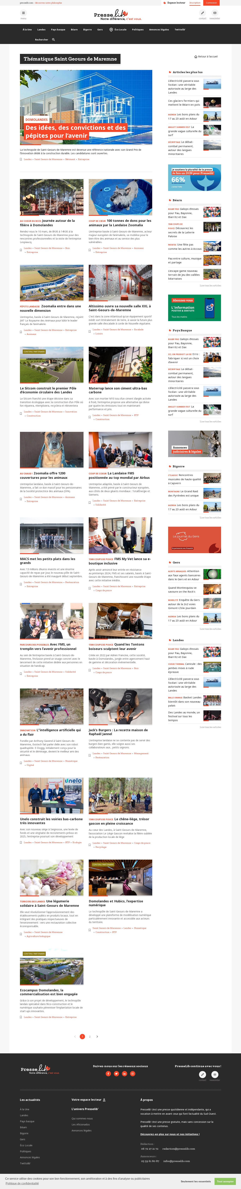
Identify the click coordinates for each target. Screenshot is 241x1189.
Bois (67, 248)
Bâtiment (70, 159)
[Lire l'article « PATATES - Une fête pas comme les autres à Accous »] (212, 246)
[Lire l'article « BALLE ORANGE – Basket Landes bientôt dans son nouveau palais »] (212, 700)
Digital (30, 765)
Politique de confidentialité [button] (22, 1183)
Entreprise (83, 159)
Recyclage (100, 846)
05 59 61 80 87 (150, 1161)
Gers (100, 29)
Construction (34, 415)
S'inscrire (215, 1169)
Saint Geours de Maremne (48, 159)
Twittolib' (180, 29)
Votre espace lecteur (86, 1099)
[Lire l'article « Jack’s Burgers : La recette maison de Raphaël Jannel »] (120, 706)
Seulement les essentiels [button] (196, 1181)
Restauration (72, 582)
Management (141, 753)
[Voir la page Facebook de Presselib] (108, 1073)
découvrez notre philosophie (48, 2)
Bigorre (87, 29)
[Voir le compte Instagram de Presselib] (132, 1073)
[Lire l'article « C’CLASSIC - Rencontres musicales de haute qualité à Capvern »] (212, 478)
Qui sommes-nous (82, 1118)
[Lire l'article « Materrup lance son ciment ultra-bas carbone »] (120, 365)
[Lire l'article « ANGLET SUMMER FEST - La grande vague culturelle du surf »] (212, 130)
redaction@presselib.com (178, 1148)
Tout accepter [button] (225, 1181)
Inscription (194, 2)
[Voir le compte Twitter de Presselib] (116, 1073)
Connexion (211, 2)
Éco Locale (120, 29)
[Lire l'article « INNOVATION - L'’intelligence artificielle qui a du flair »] (51, 706)
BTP (136, 415)
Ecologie (77, 842)
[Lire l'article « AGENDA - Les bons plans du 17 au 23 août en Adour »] (212, 116)
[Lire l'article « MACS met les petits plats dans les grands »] (51, 535)
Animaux (139, 248)
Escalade (138, 329)
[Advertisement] (194, 789)
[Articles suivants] (97, 1036)
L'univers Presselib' (85, 1109)
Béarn (74, 29)
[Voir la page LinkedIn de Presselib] (124, 1073)
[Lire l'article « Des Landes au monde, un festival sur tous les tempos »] (212, 715)
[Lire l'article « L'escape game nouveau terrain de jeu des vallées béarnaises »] (212, 274)
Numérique (71, 760)
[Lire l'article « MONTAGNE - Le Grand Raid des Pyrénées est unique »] (212, 493)
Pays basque (58, 29)
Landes (41, 29)
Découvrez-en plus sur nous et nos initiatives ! (170, 1134)
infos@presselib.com (176, 1161)
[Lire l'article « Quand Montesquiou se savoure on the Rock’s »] (212, 589)
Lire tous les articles (210, 285)
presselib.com (26, 2)
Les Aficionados (81, 1124)
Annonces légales (159, 29)
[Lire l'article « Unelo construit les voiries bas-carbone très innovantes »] (51, 796)
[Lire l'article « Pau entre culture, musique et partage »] (212, 260)
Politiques (138, 29)
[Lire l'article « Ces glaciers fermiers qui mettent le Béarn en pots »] (212, 102)
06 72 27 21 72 (149, 1148)
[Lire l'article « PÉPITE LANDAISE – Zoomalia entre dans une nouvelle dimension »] (51, 283)
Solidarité (100, 504)
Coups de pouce (103, 590)
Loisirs (99, 333)
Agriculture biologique (38, 936)
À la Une (27, 29)
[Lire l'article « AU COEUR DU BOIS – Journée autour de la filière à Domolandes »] (51, 197)
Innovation (71, 411)
